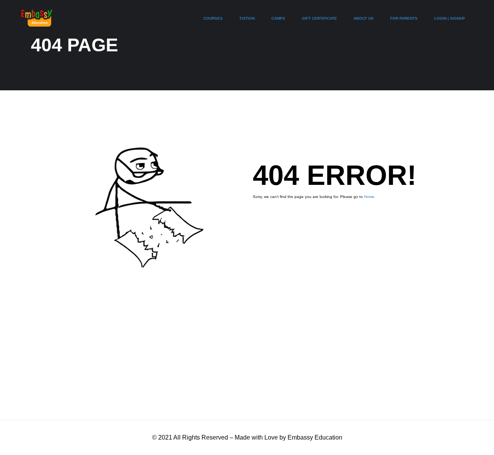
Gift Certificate (319, 18)
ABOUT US (364, 18)
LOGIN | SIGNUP (449, 18)
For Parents (404, 18)
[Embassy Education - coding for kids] (36, 22)
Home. (370, 197)
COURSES (213, 18)
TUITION (247, 18)
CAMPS (278, 18)
